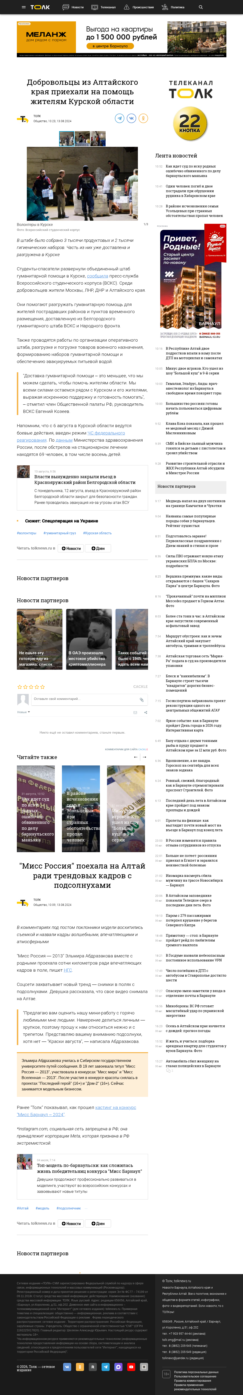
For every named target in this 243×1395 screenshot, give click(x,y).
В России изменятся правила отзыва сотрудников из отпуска (193, 842)
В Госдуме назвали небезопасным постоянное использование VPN (195, 957)
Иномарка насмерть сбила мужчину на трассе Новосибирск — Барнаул (194, 880)
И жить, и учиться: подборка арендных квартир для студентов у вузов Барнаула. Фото (196, 1046)
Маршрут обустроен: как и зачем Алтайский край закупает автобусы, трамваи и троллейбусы (195, 641)
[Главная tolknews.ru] (40, 7)
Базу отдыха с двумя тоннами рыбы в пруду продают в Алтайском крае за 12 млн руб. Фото (196, 745)
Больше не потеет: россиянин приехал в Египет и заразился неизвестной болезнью (192, 860)
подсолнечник (68, 1208)
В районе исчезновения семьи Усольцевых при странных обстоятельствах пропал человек (194, 211)
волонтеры (26, 533)
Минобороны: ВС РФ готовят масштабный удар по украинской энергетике (195, 1011)
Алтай (22, 1208)
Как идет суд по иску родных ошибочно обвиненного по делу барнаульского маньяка (38, 819)
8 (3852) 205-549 (180, 1352)
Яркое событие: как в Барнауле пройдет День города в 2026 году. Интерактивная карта (194, 725)
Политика (177, 7)
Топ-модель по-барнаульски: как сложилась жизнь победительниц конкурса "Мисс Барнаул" (89, 1168)
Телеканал (108, 7)
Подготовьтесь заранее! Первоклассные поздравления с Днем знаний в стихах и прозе (194, 541)
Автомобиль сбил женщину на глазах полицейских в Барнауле (193, 1063)
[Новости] (71, 548)
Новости (78, 7)
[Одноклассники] (143, 118)
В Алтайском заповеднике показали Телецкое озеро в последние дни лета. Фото (189, 900)
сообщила (97, 276)
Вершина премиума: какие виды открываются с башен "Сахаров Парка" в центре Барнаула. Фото (194, 581)
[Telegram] (119, 118)
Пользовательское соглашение (195, 1376)
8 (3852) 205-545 (180, 1345)
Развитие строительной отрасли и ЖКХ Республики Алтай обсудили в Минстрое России (195, 468)
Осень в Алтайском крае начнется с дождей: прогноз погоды (195, 1028)
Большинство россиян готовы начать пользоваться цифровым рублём (194, 408)
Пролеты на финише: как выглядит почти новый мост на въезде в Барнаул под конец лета (194, 825)
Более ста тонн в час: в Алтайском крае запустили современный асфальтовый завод (195, 621)
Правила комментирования (192, 1380)
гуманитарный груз (59, 533)
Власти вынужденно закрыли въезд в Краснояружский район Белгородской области (85, 479)
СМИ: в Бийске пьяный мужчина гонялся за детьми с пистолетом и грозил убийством (196, 448)
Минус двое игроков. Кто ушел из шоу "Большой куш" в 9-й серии (125, 825)
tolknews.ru (182, 1281)
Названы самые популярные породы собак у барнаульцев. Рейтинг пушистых (191, 521)
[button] (82, 139)
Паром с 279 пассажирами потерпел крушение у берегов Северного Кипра (191, 920)
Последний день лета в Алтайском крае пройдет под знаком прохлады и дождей (196, 805)
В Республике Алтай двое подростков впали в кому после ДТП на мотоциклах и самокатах (194, 353)
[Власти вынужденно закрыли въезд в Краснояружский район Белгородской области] (23, 488)
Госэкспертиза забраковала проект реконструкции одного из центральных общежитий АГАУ (196, 705)
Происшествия (143, 7)
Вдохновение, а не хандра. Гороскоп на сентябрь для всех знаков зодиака (192, 765)
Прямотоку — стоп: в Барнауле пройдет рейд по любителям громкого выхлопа (192, 940)
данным (64, 440)
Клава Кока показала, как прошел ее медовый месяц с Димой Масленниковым (195, 428)
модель (42, 1208)
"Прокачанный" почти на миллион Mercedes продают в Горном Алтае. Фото (196, 601)
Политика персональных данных (196, 1372)
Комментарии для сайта (126, 749)
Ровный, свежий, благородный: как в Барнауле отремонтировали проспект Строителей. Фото (195, 785)
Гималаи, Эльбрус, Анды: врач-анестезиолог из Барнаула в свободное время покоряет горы (193, 388)
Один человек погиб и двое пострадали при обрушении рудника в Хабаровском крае (190, 191)
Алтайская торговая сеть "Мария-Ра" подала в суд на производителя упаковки (196, 661)
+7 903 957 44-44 (180, 1333)
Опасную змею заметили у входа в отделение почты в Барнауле (195, 993)
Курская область (97, 533)
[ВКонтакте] (131, 118)
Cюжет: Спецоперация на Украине (61, 521)
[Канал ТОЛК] (98, 548)
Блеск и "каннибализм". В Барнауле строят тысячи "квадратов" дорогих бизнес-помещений (190, 683)
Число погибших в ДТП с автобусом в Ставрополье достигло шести (196, 975)
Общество (40, 121)
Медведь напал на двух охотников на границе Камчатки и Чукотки (195, 503)
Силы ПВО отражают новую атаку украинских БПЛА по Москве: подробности (194, 561)
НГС (68, 970)
